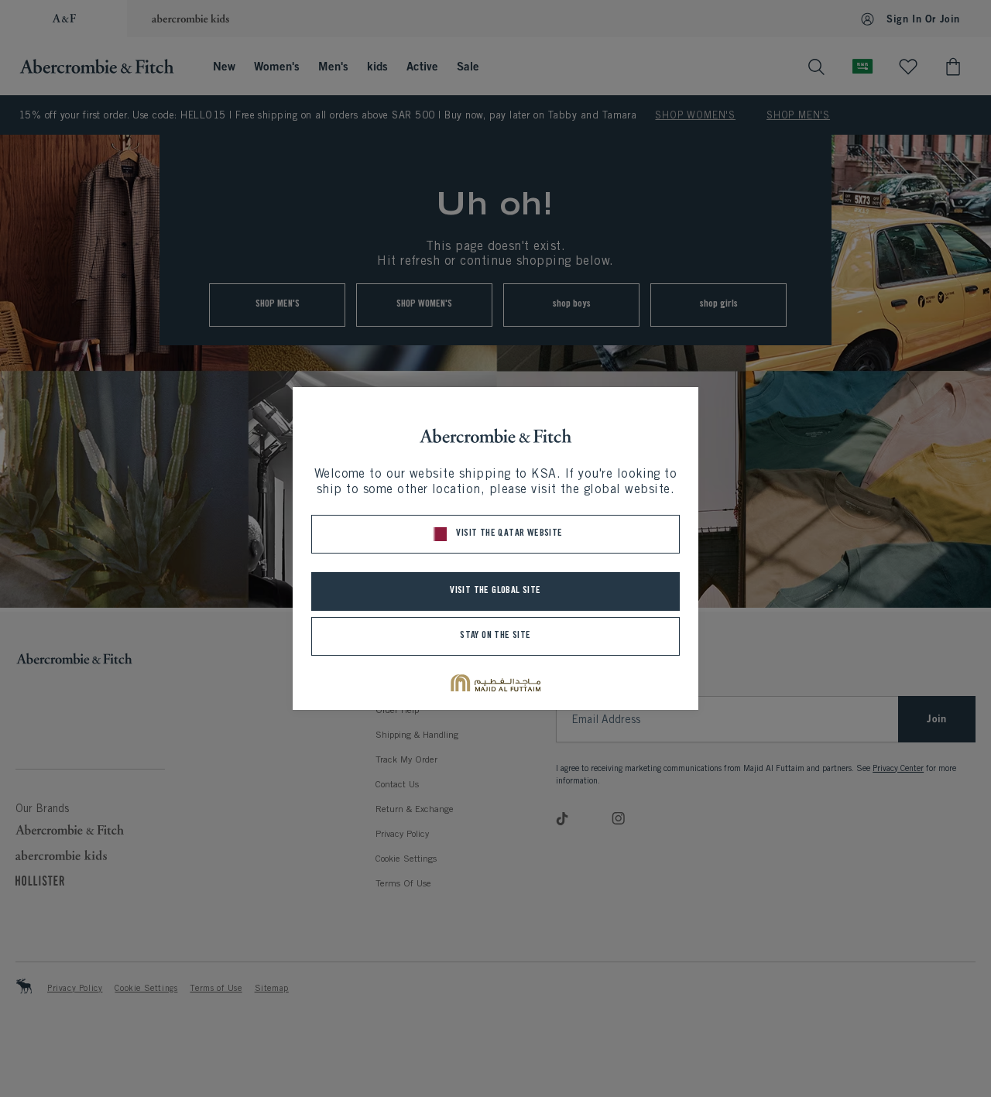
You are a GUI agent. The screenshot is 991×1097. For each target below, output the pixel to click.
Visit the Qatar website (509, 534)
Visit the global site (495, 591)
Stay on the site (495, 636)
